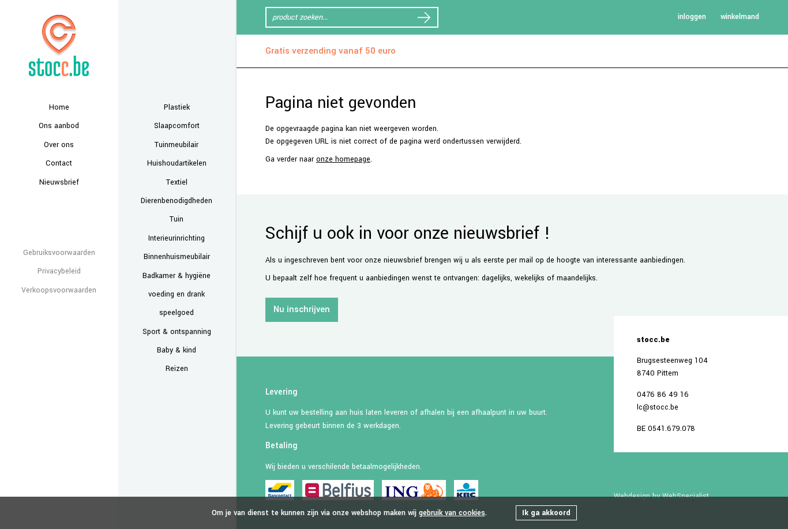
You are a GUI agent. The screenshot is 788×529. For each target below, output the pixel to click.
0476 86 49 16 (663, 394)
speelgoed (176, 312)
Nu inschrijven (301, 309)
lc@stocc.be (657, 407)
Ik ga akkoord (546, 513)
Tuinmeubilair (176, 145)
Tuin (176, 219)
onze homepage (343, 159)
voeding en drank (176, 294)
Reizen (177, 368)
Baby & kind (176, 350)
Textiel (176, 182)
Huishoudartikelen (177, 163)
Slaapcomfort (177, 126)
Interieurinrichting (176, 238)
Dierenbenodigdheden (176, 201)
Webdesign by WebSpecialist (661, 496)
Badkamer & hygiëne (176, 276)
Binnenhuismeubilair (177, 257)
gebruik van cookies (452, 513)
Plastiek (177, 107)
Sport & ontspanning (176, 332)
